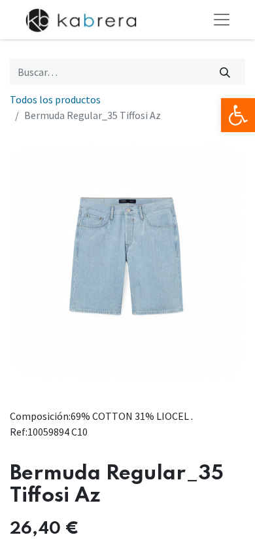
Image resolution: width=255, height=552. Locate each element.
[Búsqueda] (225, 72)
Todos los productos (55, 99)
